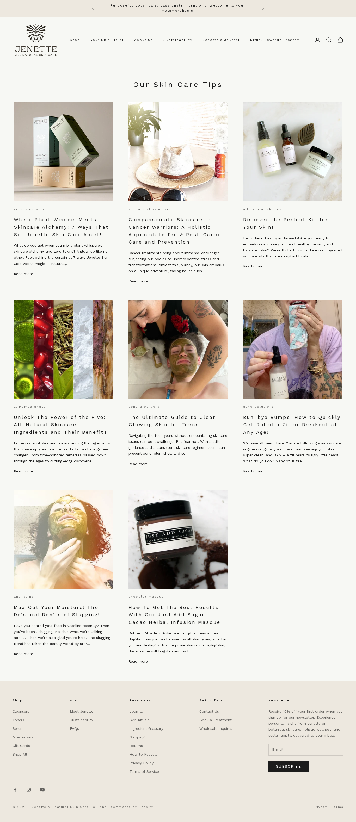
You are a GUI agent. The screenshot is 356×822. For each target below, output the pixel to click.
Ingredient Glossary (146, 728)
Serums (19, 728)
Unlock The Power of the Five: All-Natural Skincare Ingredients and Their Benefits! (61, 424)
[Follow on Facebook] (15, 789)
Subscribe (288, 766)
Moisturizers (23, 737)
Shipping (137, 737)
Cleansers (21, 711)
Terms (337, 807)
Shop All (20, 754)
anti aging (24, 597)
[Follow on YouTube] (42, 789)
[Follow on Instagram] (28, 789)
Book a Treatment (215, 720)
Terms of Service (144, 771)
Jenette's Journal (221, 40)
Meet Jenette (81, 711)
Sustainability (177, 40)
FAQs (74, 728)
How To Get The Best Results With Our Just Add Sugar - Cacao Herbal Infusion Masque (174, 615)
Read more (23, 274)
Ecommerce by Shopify (130, 807)
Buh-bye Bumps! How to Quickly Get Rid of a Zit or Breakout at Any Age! (292, 424)
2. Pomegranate (30, 406)
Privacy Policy (142, 763)
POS (94, 807)
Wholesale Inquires (215, 728)
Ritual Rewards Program (275, 40)
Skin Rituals (140, 720)
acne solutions (258, 406)
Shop (75, 40)
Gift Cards (21, 746)
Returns (136, 746)
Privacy (320, 807)
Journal (136, 711)
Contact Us (209, 711)
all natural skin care (149, 209)
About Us (143, 40)
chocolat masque (146, 597)
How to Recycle (144, 754)
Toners (18, 720)
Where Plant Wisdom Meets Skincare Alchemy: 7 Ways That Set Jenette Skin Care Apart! (61, 227)
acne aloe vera (29, 209)
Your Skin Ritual (107, 40)
